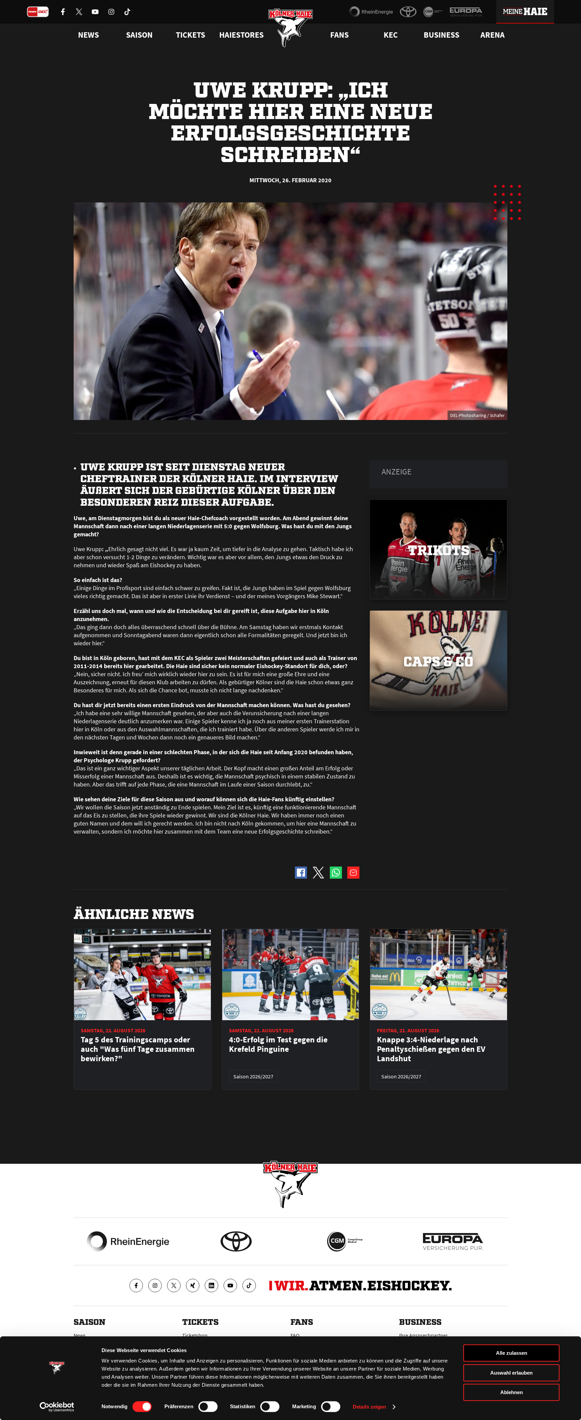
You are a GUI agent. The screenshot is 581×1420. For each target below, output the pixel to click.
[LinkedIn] (211, 1285)
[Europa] (466, 11)
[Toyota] (408, 11)
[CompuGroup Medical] (432, 11)
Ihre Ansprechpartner (423, 1335)
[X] (174, 1285)
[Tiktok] (249, 1285)
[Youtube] (230, 1285)
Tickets (190, 35)
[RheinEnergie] (371, 11)
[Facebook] (136, 1285)
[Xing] (192, 1285)
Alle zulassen (511, 1353)
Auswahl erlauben (511, 1373)
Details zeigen (369, 1407)
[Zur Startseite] (290, 27)
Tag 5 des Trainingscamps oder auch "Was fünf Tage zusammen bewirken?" (138, 1049)
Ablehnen (511, 1392)
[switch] (208, 1406)
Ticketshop (194, 1335)
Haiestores (241, 35)
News (80, 1335)
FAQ (295, 1335)
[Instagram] (155, 1285)
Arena (492, 35)
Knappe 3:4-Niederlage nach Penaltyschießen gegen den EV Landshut (431, 1049)
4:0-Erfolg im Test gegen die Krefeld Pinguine (278, 1044)
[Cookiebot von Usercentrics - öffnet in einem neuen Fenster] (57, 1407)
